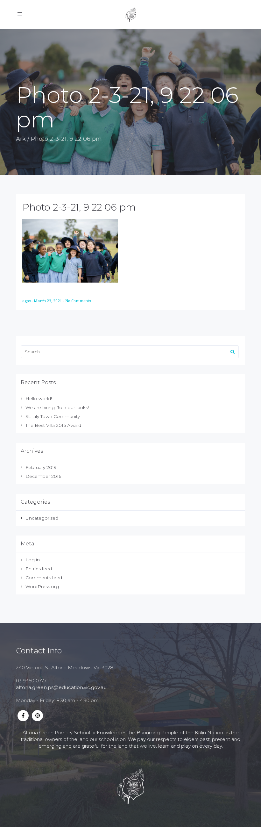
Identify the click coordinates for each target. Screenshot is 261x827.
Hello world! (38, 398)
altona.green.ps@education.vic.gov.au (61, 687)
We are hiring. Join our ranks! (57, 407)
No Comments (78, 301)
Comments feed (43, 577)
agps (27, 301)
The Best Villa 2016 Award (53, 425)
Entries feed (38, 569)
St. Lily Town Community (52, 416)
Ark (21, 138)
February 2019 (40, 467)
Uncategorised (41, 518)
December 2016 (43, 476)
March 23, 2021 (48, 301)
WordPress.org (42, 586)
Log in (32, 560)
